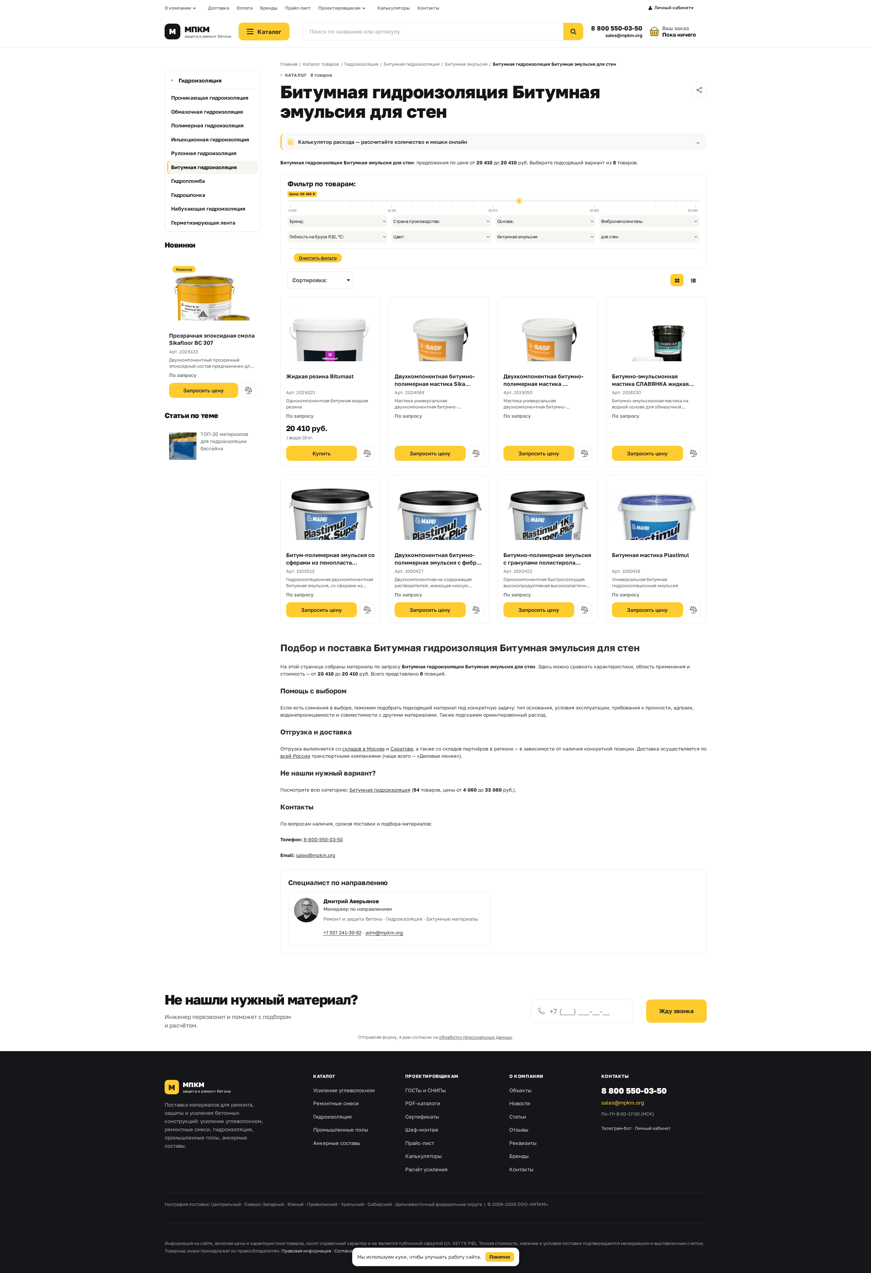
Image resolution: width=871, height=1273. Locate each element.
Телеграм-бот (616, 1128)
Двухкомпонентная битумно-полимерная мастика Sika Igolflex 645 (435, 383)
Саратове (401, 749)
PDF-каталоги (422, 1103)
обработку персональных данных (475, 1037)
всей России (295, 756)
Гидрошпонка (188, 195)
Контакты (428, 8)
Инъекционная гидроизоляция (210, 139)
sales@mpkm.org (623, 35)
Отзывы (518, 1129)
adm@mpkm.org (384, 932)
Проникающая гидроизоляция (209, 97)
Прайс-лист (298, 8)
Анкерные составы (336, 1143)
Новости (519, 1103)
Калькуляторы (393, 8)
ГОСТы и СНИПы (425, 1090)
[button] (248, 390)
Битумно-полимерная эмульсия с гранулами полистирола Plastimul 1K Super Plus (547, 562)
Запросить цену (203, 390)
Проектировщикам (339, 8)
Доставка (218, 8)
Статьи (517, 1116)
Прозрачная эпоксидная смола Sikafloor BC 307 (212, 339)
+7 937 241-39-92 (342, 932)
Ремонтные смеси (336, 1103)
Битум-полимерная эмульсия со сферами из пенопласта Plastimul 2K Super (330, 562)
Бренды (269, 8)
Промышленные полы (340, 1129)
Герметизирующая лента (203, 222)
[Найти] (573, 31)
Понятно (499, 1257)
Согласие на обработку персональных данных (384, 1250)
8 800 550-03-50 (616, 28)
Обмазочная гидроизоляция (207, 112)
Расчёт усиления (426, 1169)
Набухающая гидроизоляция (208, 208)
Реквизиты (523, 1143)
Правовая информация (306, 1250)
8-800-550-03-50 (323, 839)
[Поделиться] (699, 90)
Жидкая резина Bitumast (320, 376)
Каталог (324, 1076)
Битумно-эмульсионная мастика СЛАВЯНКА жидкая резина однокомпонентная (650, 383)
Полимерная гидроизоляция (207, 125)
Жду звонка (676, 1010)
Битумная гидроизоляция (204, 167)
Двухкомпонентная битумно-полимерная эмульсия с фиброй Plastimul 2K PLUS (439, 562)
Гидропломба (188, 181)
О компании (178, 8)
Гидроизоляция (200, 80)
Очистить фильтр (318, 258)
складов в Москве (363, 749)
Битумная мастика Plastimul (650, 555)
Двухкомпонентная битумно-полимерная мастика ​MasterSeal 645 (543, 383)
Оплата (244, 8)
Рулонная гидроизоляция (203, 153)
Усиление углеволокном (344, 1090)
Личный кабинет (672, 7)
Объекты (520, 1090)
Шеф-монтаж (421, 1129)
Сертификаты (422, 1116)
